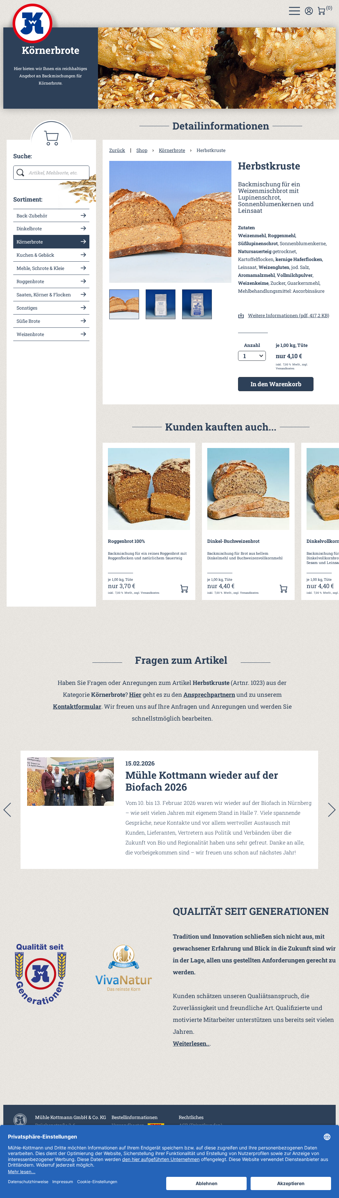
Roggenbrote (30, 281)
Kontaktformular (77, 706)
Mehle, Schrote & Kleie (40, 268)
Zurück (117, 150)
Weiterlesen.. (191, 1043)
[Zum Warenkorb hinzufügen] (184, 589)
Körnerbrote (30, 242)
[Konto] (309, 11)
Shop (141, 150)
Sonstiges (27, 308)
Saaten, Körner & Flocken (44, 294)
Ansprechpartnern (209, 694)
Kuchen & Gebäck (35, 255)
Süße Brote (28, 321)
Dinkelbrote (29, 228)
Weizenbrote (30, 334)
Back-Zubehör (32, 215)
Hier (135, 694)
